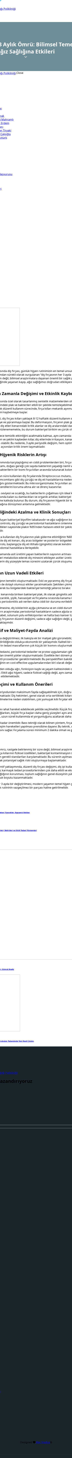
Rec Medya (42, 1442)
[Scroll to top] (62, 1437)
